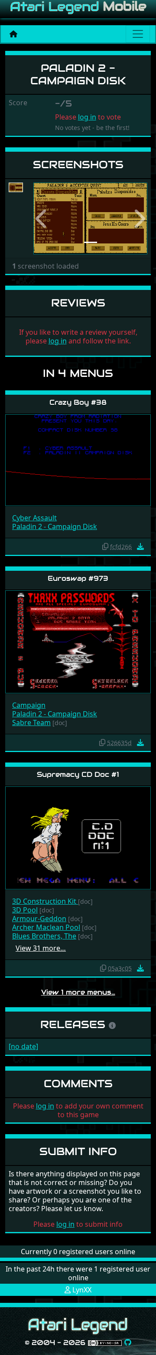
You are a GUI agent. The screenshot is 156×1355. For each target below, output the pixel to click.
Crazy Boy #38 (78, 402)
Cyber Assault (34, 518)
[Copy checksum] (105, 546)
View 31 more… (41, 948)
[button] (41, 218)
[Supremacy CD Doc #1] (78, 837)
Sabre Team (31, 722)
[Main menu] (138, 34)
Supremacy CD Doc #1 (78, 774)
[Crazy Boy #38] (78, 459)
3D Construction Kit (45, 901)
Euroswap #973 (78, 578)
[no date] (23, 1046)
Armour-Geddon (39, 918)
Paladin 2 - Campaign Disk (54, 526)
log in (87, 117)
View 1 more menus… (78, 992)
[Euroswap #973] (78, 641)
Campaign (29, 705)
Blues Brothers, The (44, 936)
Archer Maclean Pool (46, 927)
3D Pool (25, 910)
